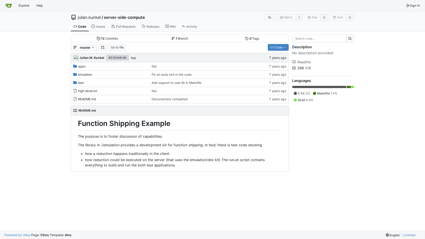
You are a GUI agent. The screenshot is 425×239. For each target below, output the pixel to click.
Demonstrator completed (170, 99)
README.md (87, 99)
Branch (182, 38)
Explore (24, 5)
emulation (85, 74)
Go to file (117, 47)
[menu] (393, 235)
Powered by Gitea (17, 235)
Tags (254, 38)
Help (39, 5)
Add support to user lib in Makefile (176, 83)
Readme (304, 62)
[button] (103, 47)
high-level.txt (87, 91)
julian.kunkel (89, 17)
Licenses (409, 235)
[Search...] (350, 38)
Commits (109, 38)
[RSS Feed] (269, 17)
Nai (133, 58)
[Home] (8, 6)
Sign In (415, 5)
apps (81, 66)
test (81, 83)
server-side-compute (124, 17)
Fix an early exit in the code (171, 74)
